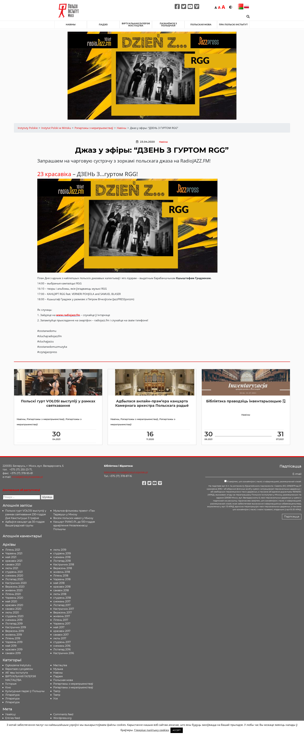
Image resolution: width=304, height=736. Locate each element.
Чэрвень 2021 (13, 553)
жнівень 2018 (61, 571)
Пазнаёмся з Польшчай (168, 24)
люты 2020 (12, 612)
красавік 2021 (13, 560)
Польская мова (200, 24)
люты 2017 (59, 638)
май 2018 (59, 583)
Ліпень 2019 (12, 638)
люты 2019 (59, 549)
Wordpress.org (62, 718)
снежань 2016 (62, 645)
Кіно (8, 687)
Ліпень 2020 (13, 594)
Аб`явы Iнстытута (16, 672)
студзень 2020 (14, 616)
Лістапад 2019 (14, 623)
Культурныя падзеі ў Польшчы (25, 691)
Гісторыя (10, 683)
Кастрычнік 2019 (15, 627)
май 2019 (11, 645)
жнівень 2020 (14, 590)
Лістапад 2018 (62, 560)
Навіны (70, 24)
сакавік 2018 (61, 590)
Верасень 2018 (62, 568)
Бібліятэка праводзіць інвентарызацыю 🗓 (245, 401)
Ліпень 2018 (60, 575)
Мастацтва (60, 665)
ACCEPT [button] (177, 730)
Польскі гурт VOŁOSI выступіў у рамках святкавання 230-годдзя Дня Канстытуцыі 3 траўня (25, 514)
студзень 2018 (62, 597)
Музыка (58, 669)
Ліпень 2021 (12, 549)
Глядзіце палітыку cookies (151, 730)
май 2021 (10, 557)
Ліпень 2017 (60, 620)
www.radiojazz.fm (68, 315)
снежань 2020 (14, 575)
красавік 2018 (62, 586)
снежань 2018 (62, 557)
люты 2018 (59, 594)
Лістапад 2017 (62, 605)
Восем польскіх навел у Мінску (73, 518)
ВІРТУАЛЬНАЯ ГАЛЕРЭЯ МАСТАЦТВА (136, 24)
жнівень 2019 (13, 634)
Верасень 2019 (14, 631)
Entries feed (12, 718)
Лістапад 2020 (14, 579)
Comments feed (63, 714)
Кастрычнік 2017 (63, 608)
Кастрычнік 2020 (16, 583)
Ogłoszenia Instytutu (18, 665)
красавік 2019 (14, 649)
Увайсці (10, 714)
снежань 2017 (61, 601)
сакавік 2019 (13, 653)
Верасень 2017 (62, 612)
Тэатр (56, 691)
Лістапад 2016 (62, 649)
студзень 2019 (62, 553)
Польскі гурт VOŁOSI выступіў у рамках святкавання (58, 403)
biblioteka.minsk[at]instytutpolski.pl (126, 472)
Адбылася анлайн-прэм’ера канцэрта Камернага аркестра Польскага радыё (152, 403)
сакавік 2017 (61, 634)
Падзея (58, 676)
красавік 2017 (61, 631)
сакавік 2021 (13, 564)
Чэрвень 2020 (14, 597)
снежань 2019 (14, 620)
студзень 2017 (62, 642)
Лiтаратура (12, 694)
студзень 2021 (14, 571)
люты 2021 (11, 568)
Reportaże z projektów (19, 669)
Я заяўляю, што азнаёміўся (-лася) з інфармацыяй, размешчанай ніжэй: (264, 481)
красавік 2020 (14, 605)
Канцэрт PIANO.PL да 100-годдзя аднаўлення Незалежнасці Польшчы (74, 525)
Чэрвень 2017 (61, 623)
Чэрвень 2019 (14, 642)
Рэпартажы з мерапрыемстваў (45, 419)
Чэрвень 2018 (62, 579)
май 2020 (11, 601)
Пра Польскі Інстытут (233, 24)
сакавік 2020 (13, 608)
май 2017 (58, 627)
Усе (55, 698)
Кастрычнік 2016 (63, 653)
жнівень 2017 (61, 616)
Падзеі (103, 24)
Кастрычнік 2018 (63, 564)
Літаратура (12, 702)
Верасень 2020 (14, 586)
